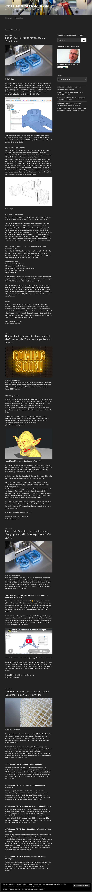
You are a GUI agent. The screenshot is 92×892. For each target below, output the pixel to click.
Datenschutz (19, 18)
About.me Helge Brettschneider (68, 64)
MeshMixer (20, 818)
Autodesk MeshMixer (41, 776)
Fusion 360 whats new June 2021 (21, 512)
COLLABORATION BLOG (27, 6)
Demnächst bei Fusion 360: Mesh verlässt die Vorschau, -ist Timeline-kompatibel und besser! (28, 339)
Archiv (59, 75)
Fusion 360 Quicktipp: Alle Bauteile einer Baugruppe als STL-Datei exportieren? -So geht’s (28, 534)
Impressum (8, 18)
